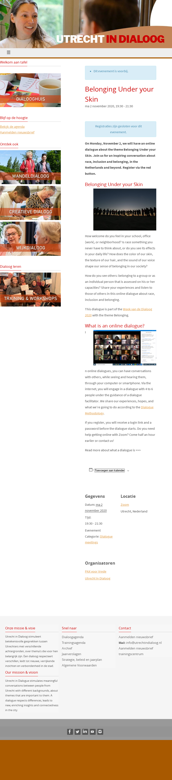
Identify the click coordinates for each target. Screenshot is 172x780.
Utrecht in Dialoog (97, 578)
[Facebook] (70, 731)
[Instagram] (100, 731)
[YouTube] (92, 731)
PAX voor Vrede (95, 571)
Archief (67, 648)
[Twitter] (77, 731)
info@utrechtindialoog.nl (144, 642)
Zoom (125, 504)
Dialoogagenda (72, 637)
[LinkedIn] (85, 731)
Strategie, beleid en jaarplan (82, 659)
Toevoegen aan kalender (109, 470)
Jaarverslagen (71, 654)
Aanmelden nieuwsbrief (17, 132)
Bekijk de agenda (12, 126)
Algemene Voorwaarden (79, 665)
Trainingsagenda (73, 642)
